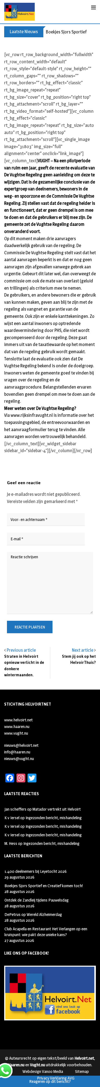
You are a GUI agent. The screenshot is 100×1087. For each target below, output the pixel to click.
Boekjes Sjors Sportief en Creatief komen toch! (43, 885)
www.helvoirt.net (18, 719)
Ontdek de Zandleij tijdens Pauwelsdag (36, 900)
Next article (82, 650)
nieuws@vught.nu (19, 758)
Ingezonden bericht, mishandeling (54, 817)
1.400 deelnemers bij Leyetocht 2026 (35, 871)
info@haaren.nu (17, 752)
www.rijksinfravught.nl (32, 415)
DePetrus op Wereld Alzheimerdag (33, 914)
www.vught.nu (16, 733)
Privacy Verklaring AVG (55, 1078)
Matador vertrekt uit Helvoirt (56, 809)
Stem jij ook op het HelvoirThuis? (79, 659)
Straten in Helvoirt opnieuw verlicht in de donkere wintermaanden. (24, 666)
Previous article (21, 650)
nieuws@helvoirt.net (21, 745)
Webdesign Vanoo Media (42, 1071)
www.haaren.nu (16, 726)
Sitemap (82, 1071)
